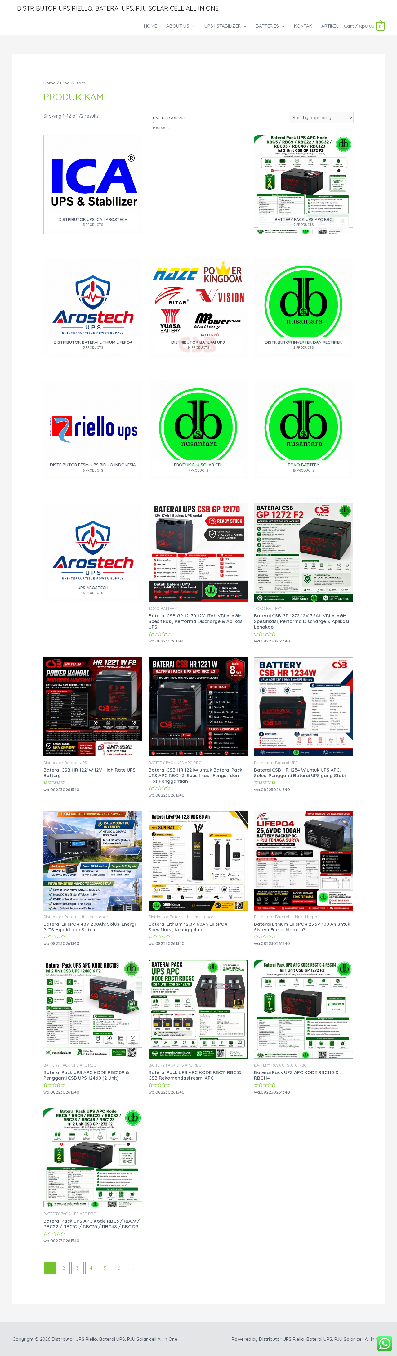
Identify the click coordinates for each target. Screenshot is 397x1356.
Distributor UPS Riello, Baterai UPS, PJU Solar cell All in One (118, 8)
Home (49, 82)
